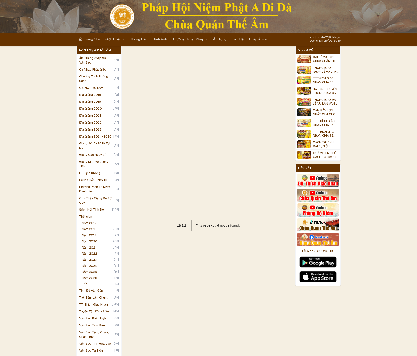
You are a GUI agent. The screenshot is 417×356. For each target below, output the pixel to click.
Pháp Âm (256, 39)
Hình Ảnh (159, 39)
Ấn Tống (219, 39)
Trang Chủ (92, 39)
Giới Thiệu (113, 39)
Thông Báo (138, 39)
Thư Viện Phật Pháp (188, 39)
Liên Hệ (238, 39)
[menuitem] (89, 39)
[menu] (193, 39)
